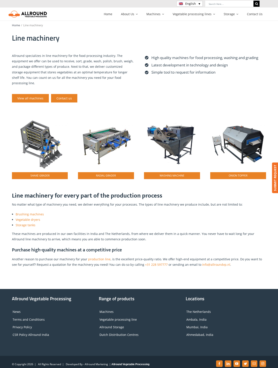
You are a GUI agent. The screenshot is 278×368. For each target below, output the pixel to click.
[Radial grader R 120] (106, 118)
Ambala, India (196, 319)
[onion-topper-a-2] (238, 118)
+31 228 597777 (156, 264)
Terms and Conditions (29, 319)
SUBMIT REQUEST (275, 178)
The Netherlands (198, 312)
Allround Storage (111, 327)
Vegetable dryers (28, 220)
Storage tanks (25, 225)
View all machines (30, 98)
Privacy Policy (22, 327)
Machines (106, 312)
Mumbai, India (197, 327)
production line (99, 259)
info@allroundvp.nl (216, 264)
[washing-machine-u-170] (172, 118)
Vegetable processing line (118, 319)
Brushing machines (30, 214)
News (17, 312)
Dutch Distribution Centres (119, 335)
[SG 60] (40, 118)
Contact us (64, 98)
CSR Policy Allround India (31, 335)
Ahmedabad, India (199, 335)
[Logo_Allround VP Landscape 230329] (27, 12)
